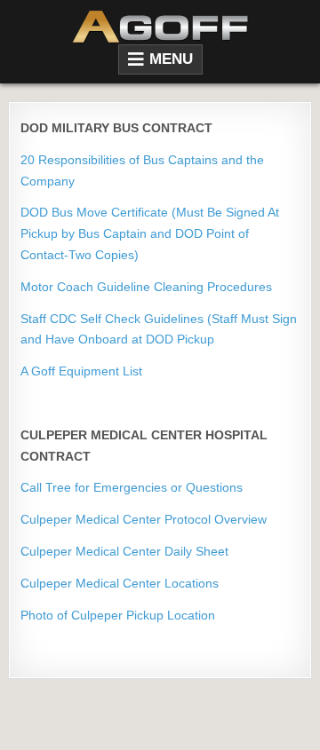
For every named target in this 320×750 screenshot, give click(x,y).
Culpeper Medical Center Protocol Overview (143, 519)
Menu (171, 59)
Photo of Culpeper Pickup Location (117, 615)
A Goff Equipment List (81, 371)
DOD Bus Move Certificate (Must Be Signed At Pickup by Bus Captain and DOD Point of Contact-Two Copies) (149, 233)
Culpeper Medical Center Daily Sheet (124, 551)
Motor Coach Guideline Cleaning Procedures (146, 287)
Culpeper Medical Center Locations (119, 583)
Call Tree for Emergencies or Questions (131, 487)
